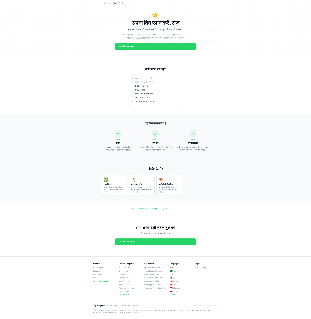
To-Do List (123, 274)
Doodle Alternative (151, 274)
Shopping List (124, 267)
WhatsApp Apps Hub (102, 281)
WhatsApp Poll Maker (152, 281)
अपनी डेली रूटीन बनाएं (126, 46)
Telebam (135, 306)
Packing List (124, 278)
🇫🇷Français (174, 281)
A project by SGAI (199, 305)
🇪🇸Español (174, 267)
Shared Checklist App (148, 208)
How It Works (98, 267)
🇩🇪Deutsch (174, 291)
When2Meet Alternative (153, 271)
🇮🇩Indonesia (175, 288)
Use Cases (97, 274)
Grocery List (123, 271)
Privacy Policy (200, 267)
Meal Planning (124, 281)
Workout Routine (125, 284)
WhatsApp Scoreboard (153, 284)
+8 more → (174, 295)
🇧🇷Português (175, 271)
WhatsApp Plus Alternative (154, 288)
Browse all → (124, 295)
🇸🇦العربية (173, 278)
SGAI (120, 310)
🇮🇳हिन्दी (117, 3)
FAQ (95, 278)
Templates (108, 3)
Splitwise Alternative (152, 267)
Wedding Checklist (126, 288)
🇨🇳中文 (173, 284)
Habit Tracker (124, 291)
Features (96, 271)
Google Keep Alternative (169, 208)
